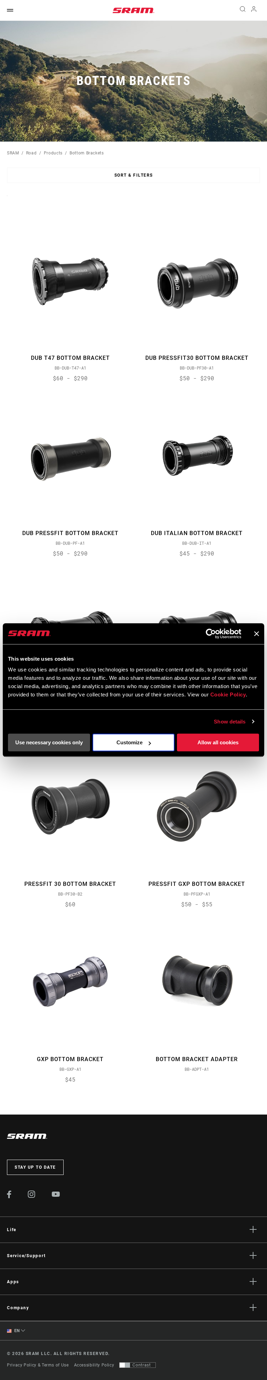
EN (16, 1330)
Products (53, 153)
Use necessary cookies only (49, 742)
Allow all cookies (217, 742)
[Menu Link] (10, 10)
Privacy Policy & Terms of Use (38, 1365)
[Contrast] (125, 1365)
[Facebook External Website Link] (9, 1196)
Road (31, 153)
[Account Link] (254, 10)
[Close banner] (256, 633)
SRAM (13, 153)
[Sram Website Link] (133, 10)
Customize (129, 742)
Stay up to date (35, 1167)
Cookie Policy (228, 694)
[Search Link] (243, 10)
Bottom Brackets (87, 153)
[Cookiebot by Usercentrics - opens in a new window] (210, 633)
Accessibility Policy (94, 1365)
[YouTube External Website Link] (56, 1195)
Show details (229, 722)
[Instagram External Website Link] (31, 1196)
